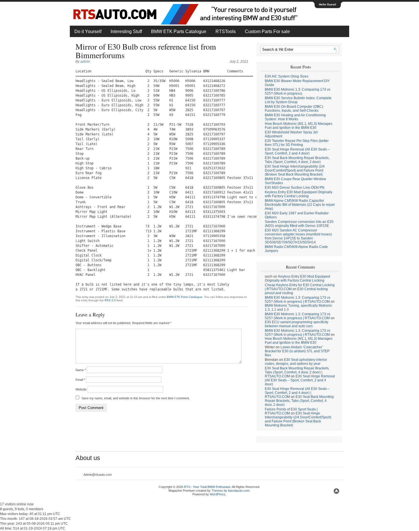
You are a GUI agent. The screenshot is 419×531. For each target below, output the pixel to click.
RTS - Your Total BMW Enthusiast (207, 487)
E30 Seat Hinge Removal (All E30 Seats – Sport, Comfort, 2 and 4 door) (297, 151)
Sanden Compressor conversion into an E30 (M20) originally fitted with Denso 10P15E (299, 224)
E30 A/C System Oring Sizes (286, 76)
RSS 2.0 (110, 300)
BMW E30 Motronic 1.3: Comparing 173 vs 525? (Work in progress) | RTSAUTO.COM (297, 300)
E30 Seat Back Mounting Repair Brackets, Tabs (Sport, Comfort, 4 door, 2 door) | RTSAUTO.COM (297, 372)
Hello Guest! (327, 4)
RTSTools (225, 31)
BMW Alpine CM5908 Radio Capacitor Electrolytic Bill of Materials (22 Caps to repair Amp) (300, 205)
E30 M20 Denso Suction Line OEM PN (294, 188)
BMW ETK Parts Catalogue (178, 31)
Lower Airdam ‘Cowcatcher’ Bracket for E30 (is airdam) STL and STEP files (297, 351)
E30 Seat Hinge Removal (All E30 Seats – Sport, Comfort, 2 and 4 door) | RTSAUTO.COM (297, 393)
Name (81, 370)
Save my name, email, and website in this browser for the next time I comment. (136, 398)
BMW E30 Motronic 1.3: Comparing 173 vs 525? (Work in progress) (297, 91)
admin (85, 62)
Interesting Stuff (126, 31)
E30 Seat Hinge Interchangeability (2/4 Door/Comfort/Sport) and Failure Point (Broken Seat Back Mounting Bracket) (295, 170)
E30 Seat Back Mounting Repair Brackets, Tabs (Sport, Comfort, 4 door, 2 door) (297, 160)
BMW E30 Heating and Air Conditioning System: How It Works (295, 117)
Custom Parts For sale (267, 31)
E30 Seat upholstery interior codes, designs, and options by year (296, 362)
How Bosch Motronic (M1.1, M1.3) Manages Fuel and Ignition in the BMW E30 (298, 126)
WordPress (217, 494)
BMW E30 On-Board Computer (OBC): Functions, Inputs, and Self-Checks (294, 109)
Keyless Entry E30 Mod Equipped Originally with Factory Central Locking (298, 194)
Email (80, 379)
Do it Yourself (87, 31)
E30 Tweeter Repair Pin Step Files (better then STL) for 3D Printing (297, 143)
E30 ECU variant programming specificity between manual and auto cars (296, 324)
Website (81, 389)
